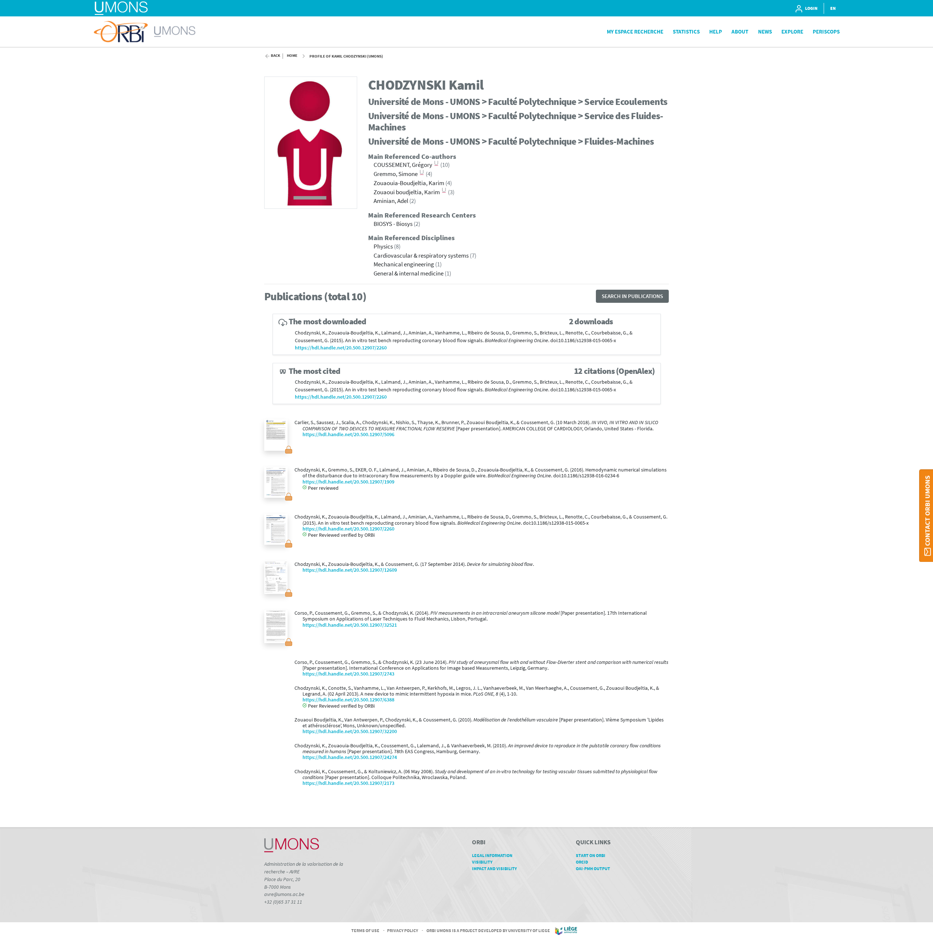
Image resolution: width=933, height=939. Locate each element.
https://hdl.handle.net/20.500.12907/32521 (349, 625)
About (739, 31)
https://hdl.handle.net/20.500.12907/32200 (349, 731)
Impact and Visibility (494, 868)
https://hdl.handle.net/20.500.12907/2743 (348, 674)
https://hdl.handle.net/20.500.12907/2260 (341, 348)
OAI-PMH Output (593, 868)
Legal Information (492, 855)
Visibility (482, 862)
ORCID (582, 862)
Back (275, 55)
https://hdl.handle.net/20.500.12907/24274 (349, 757)
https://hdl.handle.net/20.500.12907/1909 (348, 482)
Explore (792, 31)
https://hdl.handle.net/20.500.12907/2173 (348, 783)
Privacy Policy (402, 930)
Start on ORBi (590, 855)
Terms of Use (365, 930)
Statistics (686, 31)
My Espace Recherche (635, 31)
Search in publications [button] (632, 296)
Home (292, 55)
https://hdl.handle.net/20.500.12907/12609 (349, 570)
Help (715, 31)
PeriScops (826, 31)
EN (833, 8)
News (765, 31)
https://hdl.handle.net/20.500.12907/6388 (348, 700)
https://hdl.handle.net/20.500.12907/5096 (348, 434)
